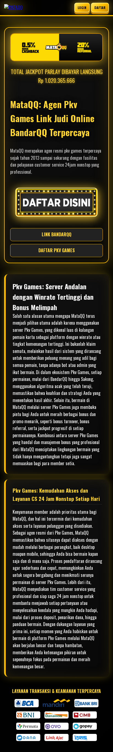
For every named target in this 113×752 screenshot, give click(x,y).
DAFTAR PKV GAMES (56, 250)
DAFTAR (100, 7)
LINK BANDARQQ (56, 234)
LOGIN (82, 7)
